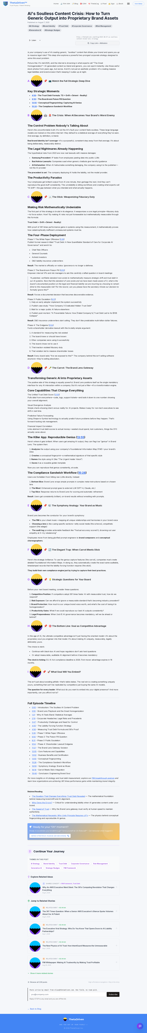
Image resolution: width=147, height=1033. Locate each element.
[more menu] (128, 3)
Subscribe (113, 994)
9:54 (51, 325)
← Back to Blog (34, 1009)
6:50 (34, 99)
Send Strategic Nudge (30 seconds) (48, 836)
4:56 (34, 95)
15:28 (34, 106)
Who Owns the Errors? (42, 802)
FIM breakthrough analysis (103, 778)
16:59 (34, 766)
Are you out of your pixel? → (73, 1024)
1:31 (33, 715)
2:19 (33, 718)
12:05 (57, 394)
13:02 (34, 755)
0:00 (34, 707)
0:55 (34, 711)
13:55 (34, 103)
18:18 (34, 770)
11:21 (34, 748)
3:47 (34, 722)
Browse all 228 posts (38, 982)
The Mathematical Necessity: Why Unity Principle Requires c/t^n (60, 815)
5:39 (62, 239)
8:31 (53, 299)
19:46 (34, 773)
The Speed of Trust (40, 809)
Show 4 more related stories (41, 973)
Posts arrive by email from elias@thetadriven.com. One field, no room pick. (64, 990)
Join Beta (138, 4)
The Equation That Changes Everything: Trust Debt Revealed (58, 796)
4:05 (34, 726)
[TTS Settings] (40, 40)
